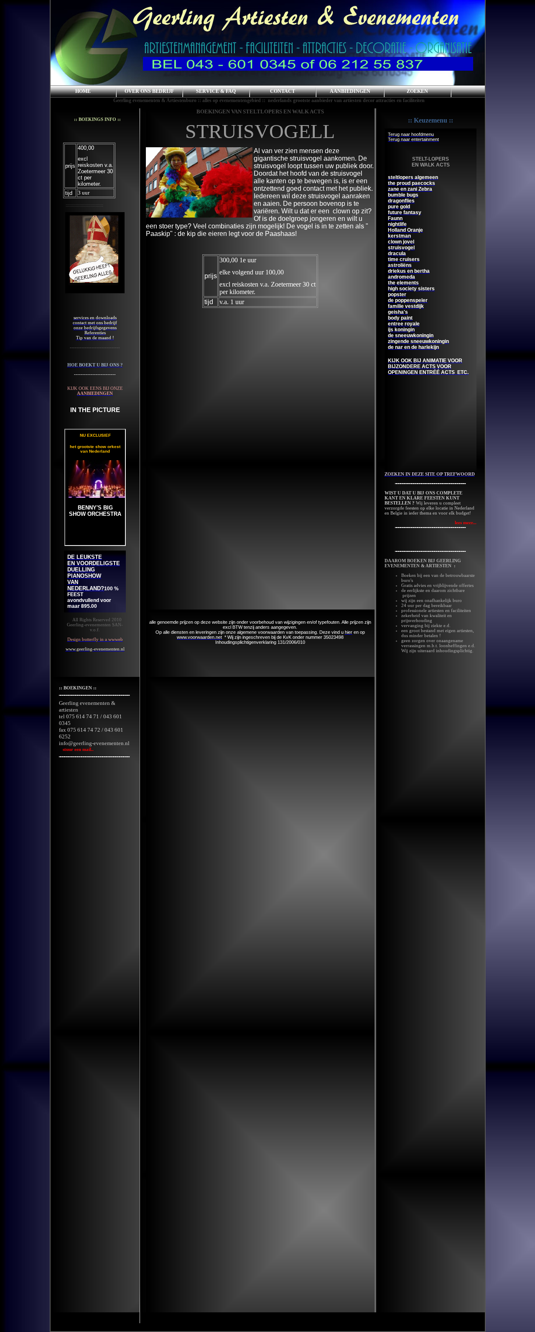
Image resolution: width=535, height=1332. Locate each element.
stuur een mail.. (76, 749)
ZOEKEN (417, 91)
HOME (83, 91)
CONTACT (282, 91)
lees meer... (465, 522)
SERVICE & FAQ (216, 91)
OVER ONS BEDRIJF (149, 91)
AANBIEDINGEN (350, 91)
